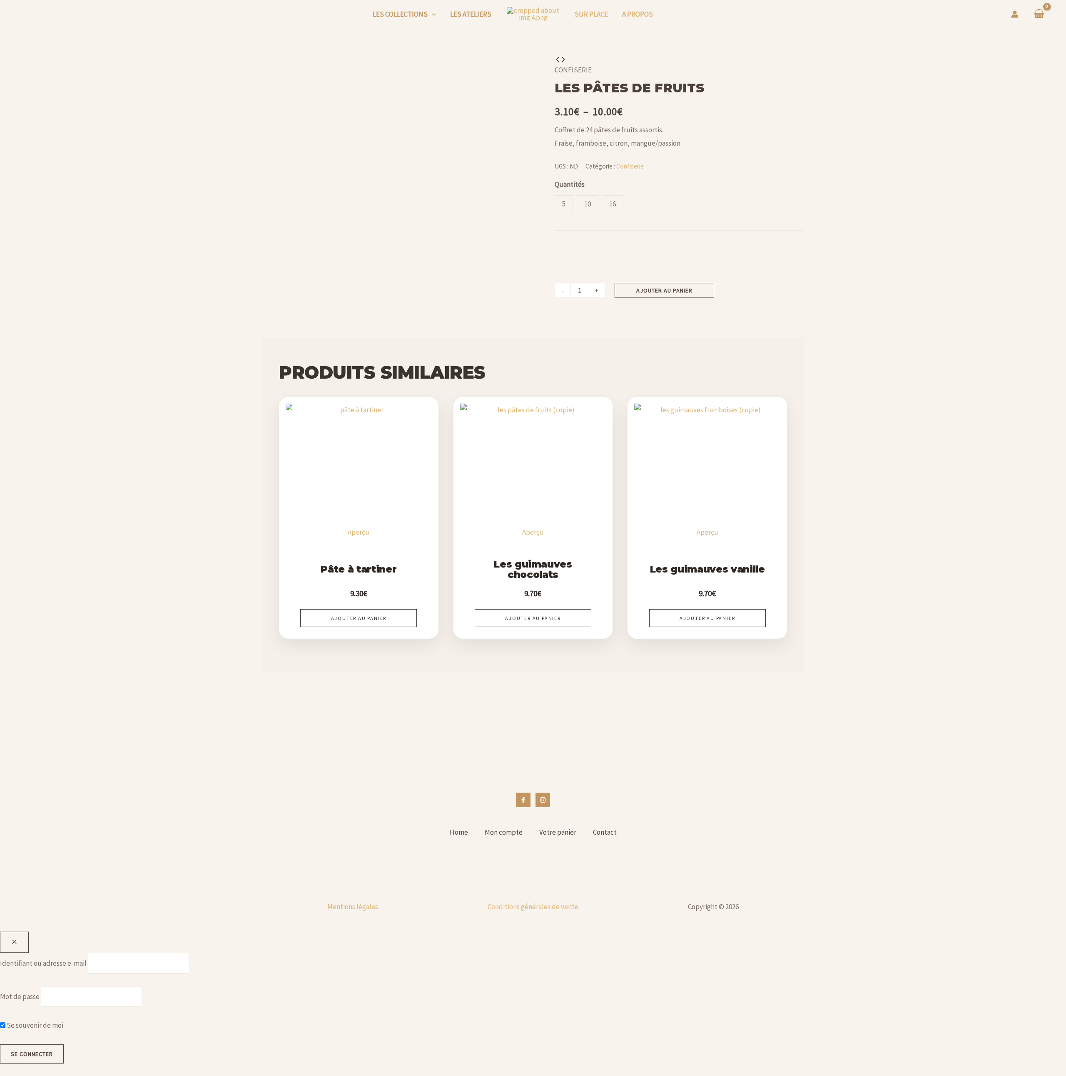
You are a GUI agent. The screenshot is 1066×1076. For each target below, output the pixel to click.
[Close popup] (14, 942)
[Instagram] (542, 800)
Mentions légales (352, 906)
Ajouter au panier (664, 290)
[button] (432, 14)
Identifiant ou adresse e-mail (43, 963)
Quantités (570, 184)
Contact (605, 832)
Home (459, 832)
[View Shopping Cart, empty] (1039, 14)
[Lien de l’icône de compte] (1015, 14)
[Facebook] (523, 800)
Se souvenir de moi (34, 1025)
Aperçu (358, 532)
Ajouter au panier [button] (359, 618)
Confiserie (573, 69)
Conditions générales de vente (533, 906)
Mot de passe (20, 996)
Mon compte (504, 832)
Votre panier (557, 832)
